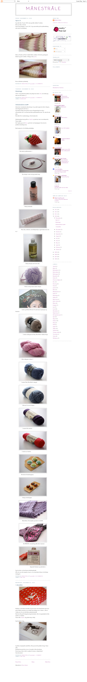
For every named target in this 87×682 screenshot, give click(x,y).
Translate (64, 62)
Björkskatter (63, 107)
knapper (55, 305)
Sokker (54, 320)
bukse (54, 278)
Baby (54, 268)
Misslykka (55, 311)
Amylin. (23, 617)
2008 (56, 254)
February (58, 247)
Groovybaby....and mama (61, 175)
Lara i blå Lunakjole (65, 128)
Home (33, 662)
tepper (54, 326)
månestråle (43, 9)
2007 (56, 256)
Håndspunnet (56, 291)
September (58, 234)
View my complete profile (60, 22)
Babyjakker (55, 270)
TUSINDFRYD (58, 148)
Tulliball (55, 330)
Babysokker (55, 272)
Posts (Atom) (25, 665)
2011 (56, 214)
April (57, 245)
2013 (56, 209)
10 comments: (39, 83)
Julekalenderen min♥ (21, 105)
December (58, 218)
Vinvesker (55, 334)
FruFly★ (57, 186)
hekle (54, 293)
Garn (54, 285)
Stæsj (54, 322)
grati (35, 56)
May (57, 243)
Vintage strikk (56, 332)
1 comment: (38, 655)
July (57, 238)
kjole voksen (56, 301)
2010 (56, 216)
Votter (54, 336)
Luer (54, 309)
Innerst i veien (58, 116)
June (57, 240)
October (58, 231)
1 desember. (19, 585)
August (58, 236)
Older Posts (47, 662)
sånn (40, 93)
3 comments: (39, 97)
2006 (56, 259)
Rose (56, 137)
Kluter (54, 303)
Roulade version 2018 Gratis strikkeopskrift (65, 150)
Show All (70, 191)
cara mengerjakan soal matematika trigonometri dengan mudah (61, 171)
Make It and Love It (59, 198)
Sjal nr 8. (18, 20)
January (58, 249)
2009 (56, 252)
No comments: (39, 576)
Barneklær (55, 276)
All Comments (58, 51)
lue (53, 307)
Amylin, (31, 119)
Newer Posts (18, 662)
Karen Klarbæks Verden (60, 158)
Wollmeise (55, 338)
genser (54, 287)
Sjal (54, 316)
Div (54, 282)
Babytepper (55, 274)
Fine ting (22, 577)
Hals (54, 289)
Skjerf (54, 318)
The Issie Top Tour (65, 176)
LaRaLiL (57, 126)
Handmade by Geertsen (58, 87)
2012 (56, 211)
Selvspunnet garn (57, 315)
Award (54, 266)
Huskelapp (18, 91)
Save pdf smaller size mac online (61, 187)
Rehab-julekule (64, 117)
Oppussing (55, 313)
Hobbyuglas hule (59, 95)
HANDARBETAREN (59, 105)
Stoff (54, 324)
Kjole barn (55, 299)
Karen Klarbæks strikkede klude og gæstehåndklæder (65, 161)
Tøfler (54, 328)
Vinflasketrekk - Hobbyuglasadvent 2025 (65, 98)
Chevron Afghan (56, 280)
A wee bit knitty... (59, 169)
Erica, (26, 123)
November (58, 229)
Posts (56, 48)
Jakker (54, 297)
